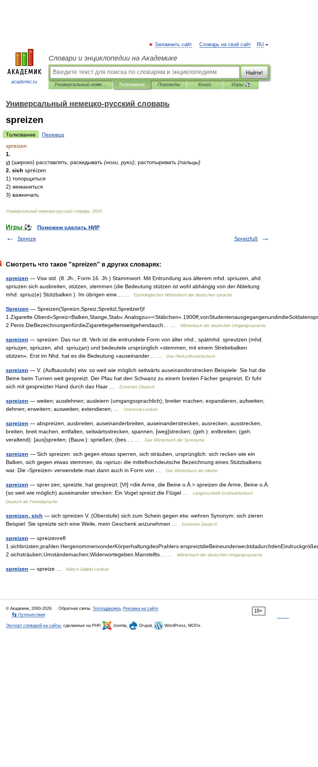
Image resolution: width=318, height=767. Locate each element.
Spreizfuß (246, 238)
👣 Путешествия (28, 614)
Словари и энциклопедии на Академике (112, 58)
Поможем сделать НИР (68, 227)
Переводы (168, 84)
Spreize (26, 238)
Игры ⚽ (241, 84)
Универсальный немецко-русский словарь (80, 84)
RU (260, 44)
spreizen (17, 278)
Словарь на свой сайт (225, 44)
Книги (204, 84)
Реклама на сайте (140, 608)
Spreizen (17, 309)
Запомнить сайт (174, 44)
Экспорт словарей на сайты (33, 625)
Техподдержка (107, 608)
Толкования (132, 84)
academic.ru (24, 82)
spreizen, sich (24, 515)
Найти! (254, 72)
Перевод (53, 135)
